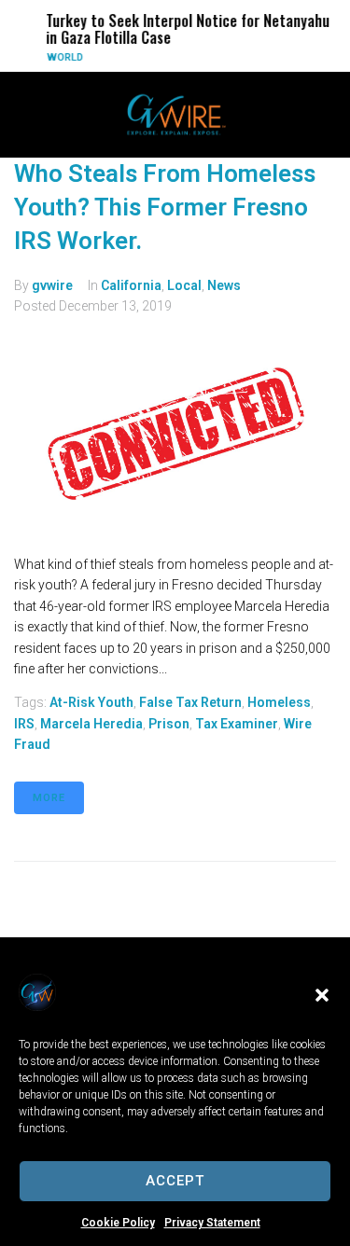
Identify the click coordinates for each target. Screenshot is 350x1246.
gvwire (52, 285)
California (131, 285)
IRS (24, 723)
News (224, 285)
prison (168, 723)
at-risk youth (91, 702)
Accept (175, 1180)
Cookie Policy (118, 1222)
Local (184, 285)
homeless (279, 702)
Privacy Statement (212, 1222)
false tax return (190, 702)
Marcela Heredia (91, 723)
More (49, 798)
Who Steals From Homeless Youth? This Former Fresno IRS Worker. (164, 207)
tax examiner (236, 723)
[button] (322, 995)
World (63, 57)
